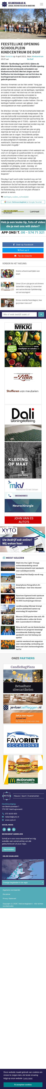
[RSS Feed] (14, 829)
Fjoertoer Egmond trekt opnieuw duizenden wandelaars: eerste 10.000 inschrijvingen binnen (30, 598)
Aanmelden (9, 849)
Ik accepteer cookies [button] (23, 1085)
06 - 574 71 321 (33, 232)
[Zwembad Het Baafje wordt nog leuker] (8, 578)
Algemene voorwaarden (11, 890)
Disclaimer (6, 894)
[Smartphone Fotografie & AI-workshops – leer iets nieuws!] (8, 588)
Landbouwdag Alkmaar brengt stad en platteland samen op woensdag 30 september (29, 608)
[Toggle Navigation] (41, 4)
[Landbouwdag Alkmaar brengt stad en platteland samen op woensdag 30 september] (8, 609)
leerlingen (7, 197)
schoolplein (24, 197)
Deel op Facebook (24, 244)
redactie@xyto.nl (12, 817)
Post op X (24, 250)
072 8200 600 (11, 814)
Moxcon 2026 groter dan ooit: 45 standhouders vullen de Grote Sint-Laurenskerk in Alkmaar (30, 619)
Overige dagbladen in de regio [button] (15, 882)
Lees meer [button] (28, 1078)
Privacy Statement (9, 898)
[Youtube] (9, 829)
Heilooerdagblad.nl (17, 3)
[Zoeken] (41, 314)
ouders (15, 197)
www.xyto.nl (10, 820)
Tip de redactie (25, 256)
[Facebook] (4, 829)
